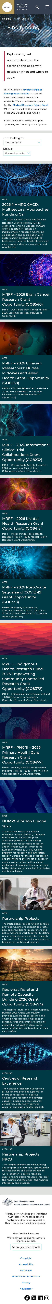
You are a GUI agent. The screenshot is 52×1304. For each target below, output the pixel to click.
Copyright (26, 1258)
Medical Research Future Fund (30, 105)
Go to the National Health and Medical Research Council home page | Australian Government (26, 1202)
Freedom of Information (26, 1276)
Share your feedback (26, 1247)
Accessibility (26, 1264)
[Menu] (47, 7)
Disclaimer (26, 1270)
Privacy (26, 1282)
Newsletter (26, 1288)
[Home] (7, 7)
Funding (6, 19)
